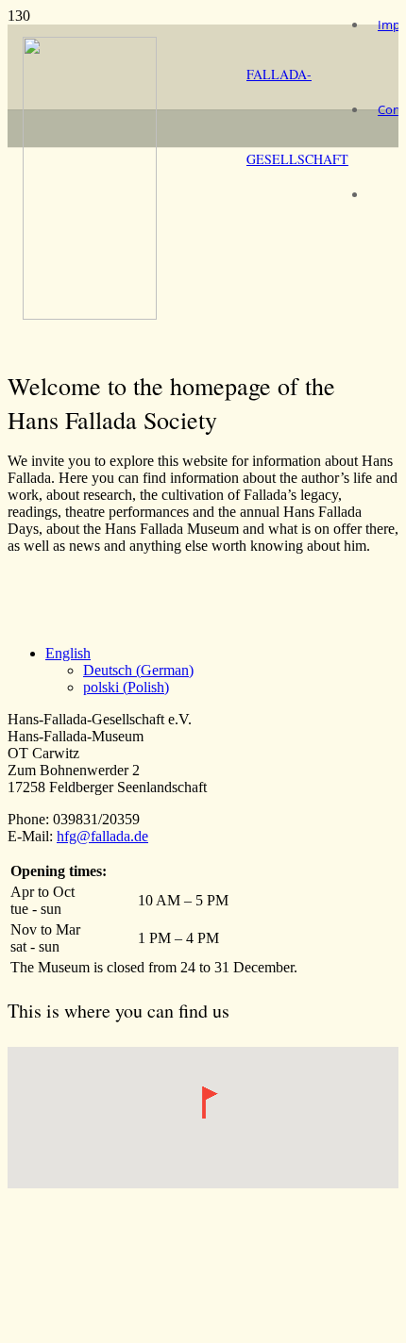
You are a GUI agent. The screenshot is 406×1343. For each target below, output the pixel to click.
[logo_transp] (90, 315)
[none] (221, 670)
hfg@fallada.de (102, 836)
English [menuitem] (68, 653)
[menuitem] (68, 653)
